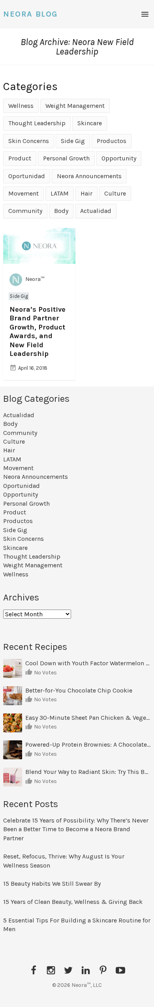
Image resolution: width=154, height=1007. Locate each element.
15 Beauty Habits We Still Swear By (52, 883)
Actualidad (95, 211)
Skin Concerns (28, 141)
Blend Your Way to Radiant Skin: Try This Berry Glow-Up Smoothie (88, 771)
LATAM (60, 193)
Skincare (89, 123)
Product (19, 158)
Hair (86, 193)
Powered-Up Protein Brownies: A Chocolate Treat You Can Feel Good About (88, 744)
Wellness (21, 105)
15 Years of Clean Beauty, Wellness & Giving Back (73, 901)
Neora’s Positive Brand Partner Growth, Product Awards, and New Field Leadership (37, 331)
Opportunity (118, 158)
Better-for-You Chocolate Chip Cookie (79, 690)
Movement (23, 193)
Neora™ (34, 279)
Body (61, 211)
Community (25, 211)
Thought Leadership (37, 123)
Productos (111, 141)
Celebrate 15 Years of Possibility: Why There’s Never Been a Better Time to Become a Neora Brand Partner (75, 829)
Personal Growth (66, 158)
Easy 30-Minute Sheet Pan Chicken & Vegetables (88, 717)
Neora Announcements (89, 176)
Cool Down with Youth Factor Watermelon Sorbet (88, 663)
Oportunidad (26, 176)
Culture (115, 193)
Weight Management (75, 105)
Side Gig (73, 141)
